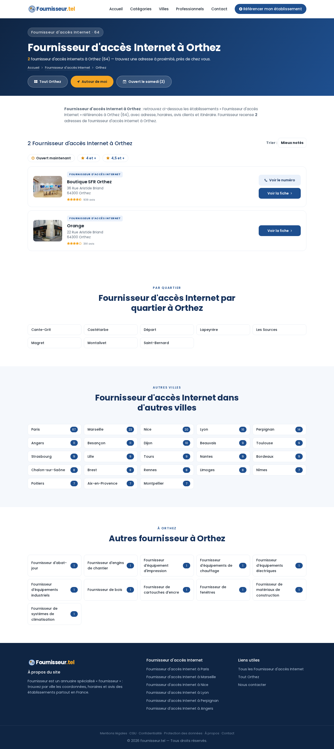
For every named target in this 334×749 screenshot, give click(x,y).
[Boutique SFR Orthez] (47, 186)
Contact (219, 8)
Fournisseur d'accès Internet (67, 67)
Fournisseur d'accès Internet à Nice (177, 684)
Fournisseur (55, 9)
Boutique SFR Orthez (89, 182)
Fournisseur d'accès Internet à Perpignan (182, 700)
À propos (212, 733)
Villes (164, 8)
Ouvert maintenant (53, 158)
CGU (132, 733)
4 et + (91, 158)
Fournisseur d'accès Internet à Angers (179, 708)
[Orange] (47, 230)
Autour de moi (94, 81)
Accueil (116, 8)
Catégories (141, 8)
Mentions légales (113, 733)
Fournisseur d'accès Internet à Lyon (177, 692)
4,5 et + (117, 158)
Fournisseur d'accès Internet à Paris (177, 669)
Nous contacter (252, 684)
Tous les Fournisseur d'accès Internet (271, 669)
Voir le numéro (282, 180)
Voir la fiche (278, 193)
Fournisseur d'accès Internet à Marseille (181, 676)
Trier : (272, 142)
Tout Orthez (50, 81)
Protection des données (183, 733)
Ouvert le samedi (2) (146, 81)
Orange (75, 226)
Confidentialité (150, 733)
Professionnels (190, 8)
